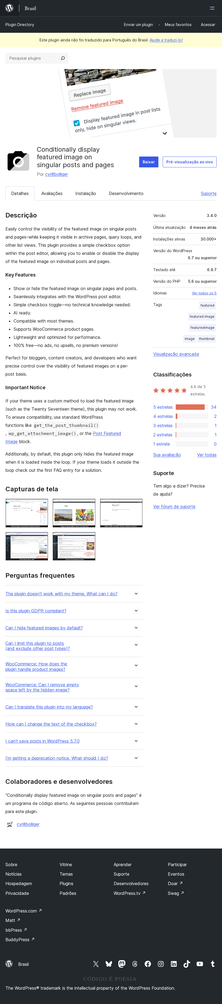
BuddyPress (20, 939)
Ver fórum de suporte (174, 506)
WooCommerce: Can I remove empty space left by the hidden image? (42, 687)
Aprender (123, 864)
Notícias (13, 874)
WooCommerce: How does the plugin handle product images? (36, 666)
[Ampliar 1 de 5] (41, 506)
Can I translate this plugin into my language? (49, 707)
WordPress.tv (130, 893)
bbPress (16, 930)
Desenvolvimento (126, 193)
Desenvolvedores (131, 883)
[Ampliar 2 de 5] (88, 506)
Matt (13, 920)
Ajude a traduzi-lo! (166, 40)
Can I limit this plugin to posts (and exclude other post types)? (37, 646)
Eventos (176, 874)
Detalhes (20, 193)
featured (207, 305)
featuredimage (202, 328)
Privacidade (17, 893)
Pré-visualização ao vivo (189, 162)
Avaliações (52, 193)
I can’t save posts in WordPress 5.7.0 (42, 741)
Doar (175, 883)
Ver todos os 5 (204, 293)
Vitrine (66, 864)
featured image (202, 316)
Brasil (23, 964)
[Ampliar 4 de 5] (41, 539)
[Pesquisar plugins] (62, 58)
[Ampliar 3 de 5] (135, 506)
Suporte (209, 193)
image (190, 339)
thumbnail (206, 339)
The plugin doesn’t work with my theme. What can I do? (61, 593)
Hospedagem (18, 883)
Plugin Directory (19, 24)
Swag (176, 893)
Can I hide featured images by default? (44, 628)
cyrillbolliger (56, 174)
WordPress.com (23, 911)
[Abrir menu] (213, 8)
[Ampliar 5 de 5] (88, 539)
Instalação (85, 193)
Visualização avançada (176, 354)
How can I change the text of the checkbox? (51, 724)
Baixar (149, 162)
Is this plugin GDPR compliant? (35, 610)
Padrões (68, 893)
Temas (66, 874)
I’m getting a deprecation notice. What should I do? (56, 758)
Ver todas (207, 454)
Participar (177, 864)
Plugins (66, 883)
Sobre (11, 864)
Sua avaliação (167, 454)
